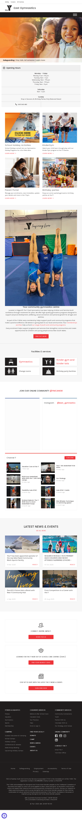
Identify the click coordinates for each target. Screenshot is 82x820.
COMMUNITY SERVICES (63, 710)
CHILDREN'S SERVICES (38, 710)
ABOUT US (33, 750)
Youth (57, 717)
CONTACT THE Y (61, 746)
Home (13, 768)
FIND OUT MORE (41, 336)
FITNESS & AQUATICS (12, 710)
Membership (9, 726)
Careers (13, 2)
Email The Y (59, 750)
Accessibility (52, 768)
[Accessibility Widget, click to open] (4, 815)
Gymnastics (25, 361)
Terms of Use (66, 768)
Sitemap (46, 771)
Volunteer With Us (61, 723)
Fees (31, 723)
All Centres (20, 2)
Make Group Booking (12, 747)
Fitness (7, 714)
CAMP (32, 739)
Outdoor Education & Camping (15, 735)
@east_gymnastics (66, 403)
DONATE (33, 735)
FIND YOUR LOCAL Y (37, 732)
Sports (7, 723)
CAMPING (8, 732)
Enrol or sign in (35, 726)
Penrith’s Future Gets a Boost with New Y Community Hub (21, 591)
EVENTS (32, 747)
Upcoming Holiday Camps (14, 750)
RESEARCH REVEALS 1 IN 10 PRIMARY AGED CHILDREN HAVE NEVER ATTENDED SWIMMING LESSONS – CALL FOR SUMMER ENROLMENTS (58, 559)
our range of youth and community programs (49, 325)
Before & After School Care (39, 714)
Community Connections (63, 714)
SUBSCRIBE (70, 457)
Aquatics (8, 717)
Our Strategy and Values (63, 726)
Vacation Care (35, 717)
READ (34, 564)
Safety (7, 2)
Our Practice (34, 720)
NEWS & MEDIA (35, 743)
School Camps (10, 738)
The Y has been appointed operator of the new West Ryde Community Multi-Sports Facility (22, 558)
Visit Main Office (60, 753)
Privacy (35, 771)
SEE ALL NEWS (41, 530)
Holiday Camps (10, 741)
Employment (39, 768)
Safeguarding (24, 768)
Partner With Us (60, 720)
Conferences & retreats (13, 744)
